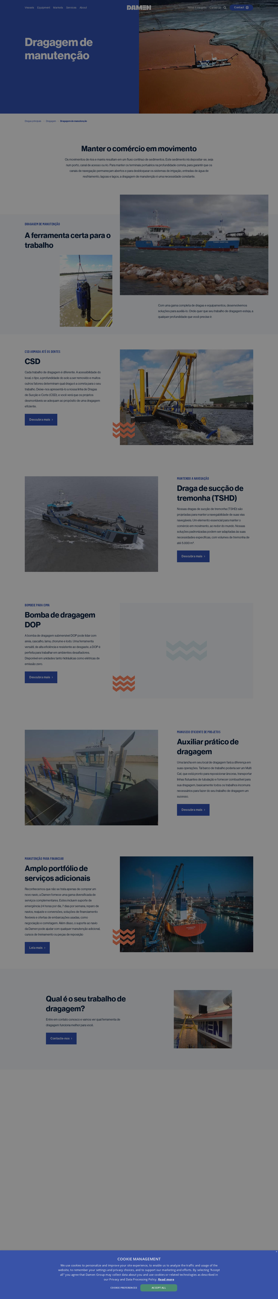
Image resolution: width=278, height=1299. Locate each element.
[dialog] (139, 1274)
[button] (94, 1287)
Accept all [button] (159, 1287)
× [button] (276, 1251)
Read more (166, 1279)
